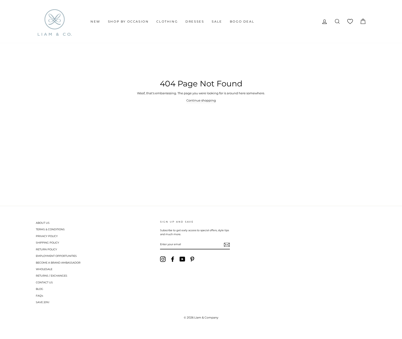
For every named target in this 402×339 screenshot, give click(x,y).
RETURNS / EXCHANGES (51, 275)
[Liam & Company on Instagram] (163, 259)
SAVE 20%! (42, 302)
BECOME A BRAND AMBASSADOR (58, 262)
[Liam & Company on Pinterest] (192, 259)
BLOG (39, 289)
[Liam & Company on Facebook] (172, 259)
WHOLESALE (44, 269)
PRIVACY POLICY (47, 236)
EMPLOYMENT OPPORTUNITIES (56, 256)
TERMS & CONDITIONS (50, 229)
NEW (95, 21)
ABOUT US (43, 222)
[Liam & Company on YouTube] (182, 259)
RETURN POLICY (46, 249)
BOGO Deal (242, 21)
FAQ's (39, 295)
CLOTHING (167, 21)
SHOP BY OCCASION (128, 21)
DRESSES (194, 21)
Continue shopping (201, 100)
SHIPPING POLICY (47, 242)
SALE (217, 21)
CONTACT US (44, 282)
